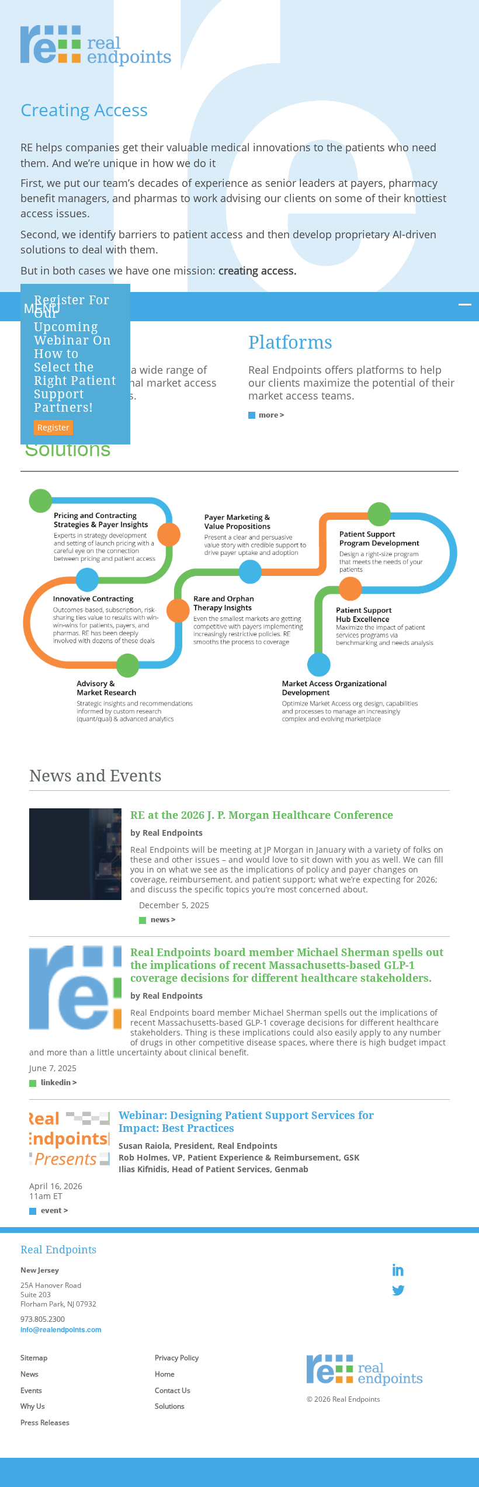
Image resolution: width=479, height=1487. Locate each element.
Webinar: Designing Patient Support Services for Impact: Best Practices (246, 1121)
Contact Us (172, 1390)
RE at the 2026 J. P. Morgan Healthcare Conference (261, 815)
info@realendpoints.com (61, 1329)
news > (163, 919)
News (29, 1374)
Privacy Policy (177, 1358)
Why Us (32, 1406)
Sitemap (33, 1358)
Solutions (170, 1406)
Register (53, 427)
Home (165, 1374)
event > (54, 1210)
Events (31, 1390)
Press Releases (45, 1422)
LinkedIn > (59, 1082)
